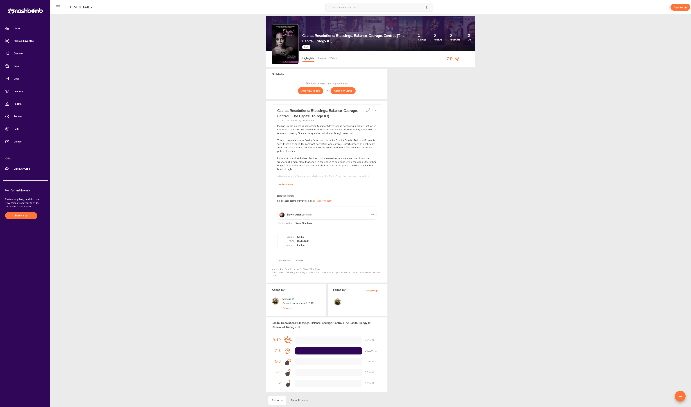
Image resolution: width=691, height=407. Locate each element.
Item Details (80, 7)
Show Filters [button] (298, 400)
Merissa (287, 299)
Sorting (276, 400)
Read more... (287, 184)
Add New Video (343, 90)
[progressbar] (328, 350)
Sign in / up (21, 215)
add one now (324, 201)
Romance (299, 260)
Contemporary (285, 260)
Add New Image (310, 90)
